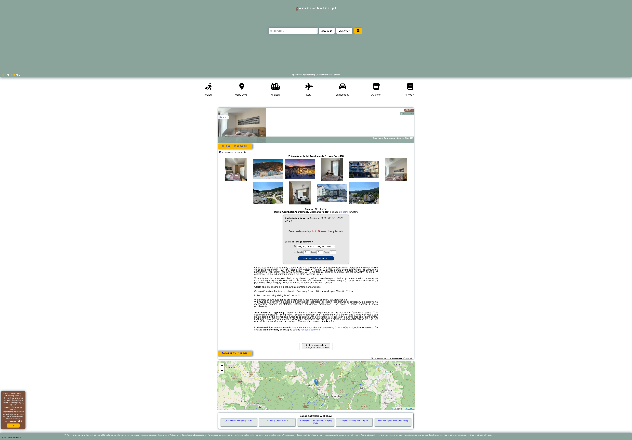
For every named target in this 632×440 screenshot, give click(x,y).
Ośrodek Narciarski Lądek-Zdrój (393, 420)
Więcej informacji (234, 145)
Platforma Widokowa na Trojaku (354, 420)
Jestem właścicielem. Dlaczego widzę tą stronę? (316, 346)
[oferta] (220, 152)
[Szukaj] (358, 30)
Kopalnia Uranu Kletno (277, 420)
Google (7, 398)
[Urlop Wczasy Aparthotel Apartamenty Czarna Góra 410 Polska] (236, 172)
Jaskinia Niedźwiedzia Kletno (238, 420)
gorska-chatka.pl (316, 8)
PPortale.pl (17, 438)
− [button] (222, 370)
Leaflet (395, 408)
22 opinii (343, 211)
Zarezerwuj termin (235, 353)
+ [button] (222, 365)
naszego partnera (310, 329)
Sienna (222, 117)
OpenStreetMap (407, 408)
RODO (19, 421)
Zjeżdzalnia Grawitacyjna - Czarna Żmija (316, 421)
